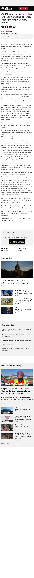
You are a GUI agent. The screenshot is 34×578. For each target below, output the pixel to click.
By (6, 31)
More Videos (5, 444)
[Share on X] (2, 27)
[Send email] (14, 27)
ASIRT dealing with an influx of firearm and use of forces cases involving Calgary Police (16, 18)
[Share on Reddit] (10, 27)
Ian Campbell (7, 31)
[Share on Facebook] (6, 27)
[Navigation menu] (32, 8)
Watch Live (23, 8)
